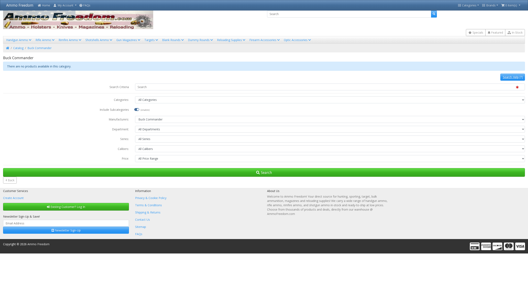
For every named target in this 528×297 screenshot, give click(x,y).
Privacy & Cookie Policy (150, 198)
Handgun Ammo (17, 40)
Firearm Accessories (263, 40)
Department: (120, 129)
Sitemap (140, 227)
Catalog (18, 48)
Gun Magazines (127, 40)
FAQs (86, 5)
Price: (125, 158)
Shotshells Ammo (97, 40)
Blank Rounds (171, 40)
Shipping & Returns (147, 212)
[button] (65, 5)
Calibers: (123, 149)
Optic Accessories (296, 40)
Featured (496, 32)
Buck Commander (39, 48)
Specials (477, 32)
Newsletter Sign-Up (67, 230)
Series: (124, 139)
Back (10, 180)
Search (266, 172)
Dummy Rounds (199, 40)
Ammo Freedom (19, 5)
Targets (150, 40)
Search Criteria (119, 87)
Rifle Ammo (43, 40)
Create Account (13, 198)
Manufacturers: (119, 119)
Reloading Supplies (230, 40)
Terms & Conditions (148, 205)
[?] (513, 77)
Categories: (121, 100)
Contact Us (142, 220)
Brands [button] (490, 5)
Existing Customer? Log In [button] (67, 207)
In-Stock (517, 32)
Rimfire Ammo (69, 40)
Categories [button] (468, 5)
